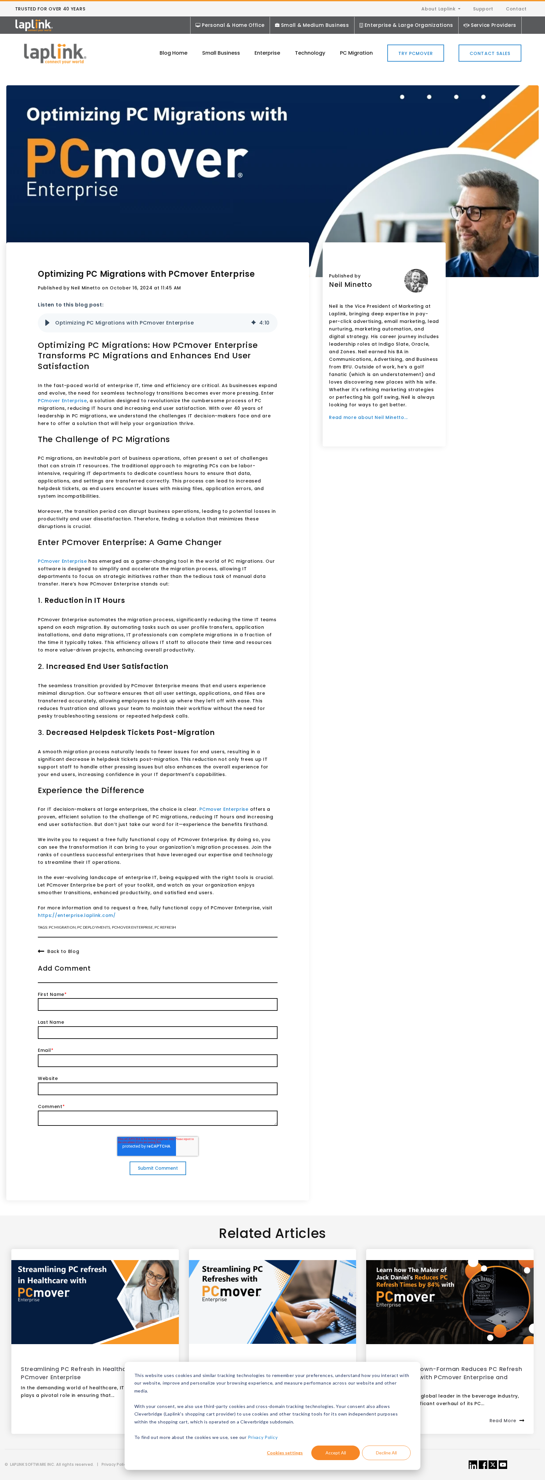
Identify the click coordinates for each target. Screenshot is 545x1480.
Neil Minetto (85, 288)
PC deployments (93, 927)
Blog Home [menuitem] (173, 53)
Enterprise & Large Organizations (409, 25)
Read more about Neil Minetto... (368, 417)
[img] (253, 323)
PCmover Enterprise (62, 400)
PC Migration (62, 927)
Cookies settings (285, 1452)
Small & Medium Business (315, 25)
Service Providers (493, 25)
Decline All (386, 1452)
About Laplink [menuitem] (438, 9)
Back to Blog (63, 951)
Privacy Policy (263, 1437)
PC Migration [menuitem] (356, 53)
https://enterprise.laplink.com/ (77, 915)
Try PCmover (415, 53)
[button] (47, 323)
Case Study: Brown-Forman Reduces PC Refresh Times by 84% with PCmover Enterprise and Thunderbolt (449, 1377)
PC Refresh (165, 927)
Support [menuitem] (483, 9)
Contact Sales (490, 53)
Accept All (335, 1452)
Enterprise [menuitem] (267, 53)
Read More (502, 1420)
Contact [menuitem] (516, 9)
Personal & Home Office (233, 25)
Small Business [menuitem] (221, 53)
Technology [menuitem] (310, 53)
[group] (158, 322)
